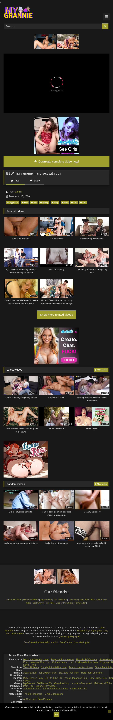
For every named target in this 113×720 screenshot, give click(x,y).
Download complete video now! (58, 161)
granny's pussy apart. (70, 636)
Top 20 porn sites (47, 672)
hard (66, 202)
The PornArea (60, 599)
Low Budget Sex (98, 678)
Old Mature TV (44, 683)
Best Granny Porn (41, 603)
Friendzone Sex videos (81, 667)
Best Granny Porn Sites (62, 603)
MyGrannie (29, 683)
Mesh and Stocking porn (36, 659)
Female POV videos (86, 659)
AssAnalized (29, 672)
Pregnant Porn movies (62, 659)
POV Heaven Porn (33, 678)
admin (18, 191)
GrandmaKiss (61, 683)
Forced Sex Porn (13, 599)
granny (45, 202)
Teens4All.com (31, 667)
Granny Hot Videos (45, 686)
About (16, 180)
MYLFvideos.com (53, 694)
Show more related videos (56, 314)
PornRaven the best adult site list (41, 642)
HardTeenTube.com (91, 672)
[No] (109, 711)
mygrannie (14, 202)
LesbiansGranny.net (81, 683)
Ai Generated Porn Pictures (37, 699)
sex (75, 202)
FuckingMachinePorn (86, 662)
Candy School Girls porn (54, 667)
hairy (56, 202)
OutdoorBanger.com (62, 662)
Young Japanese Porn (76, 678)
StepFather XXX (78, 688)
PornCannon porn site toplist (74, 642)
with (84, 202)
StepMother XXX (32, 688)
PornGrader (80, 603)
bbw (26, 202)
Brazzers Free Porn (69, 672)
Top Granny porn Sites (78, 599)
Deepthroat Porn (31, 599)
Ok (56, 715)
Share (36, 180)
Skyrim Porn (46, 599)
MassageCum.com (40, 662)
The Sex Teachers (32, 694)
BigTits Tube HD (53, 678)
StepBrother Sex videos (55, 688)
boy (35, 202)
